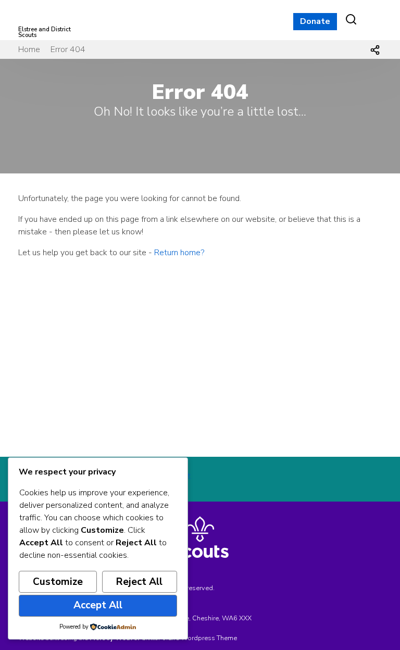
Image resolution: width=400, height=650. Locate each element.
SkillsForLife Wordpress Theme (189, 638)
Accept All (97, 605)
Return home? (179, 252)
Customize (58, 582)
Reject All (139, 582)
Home (29, 49)
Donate (315, 21)
